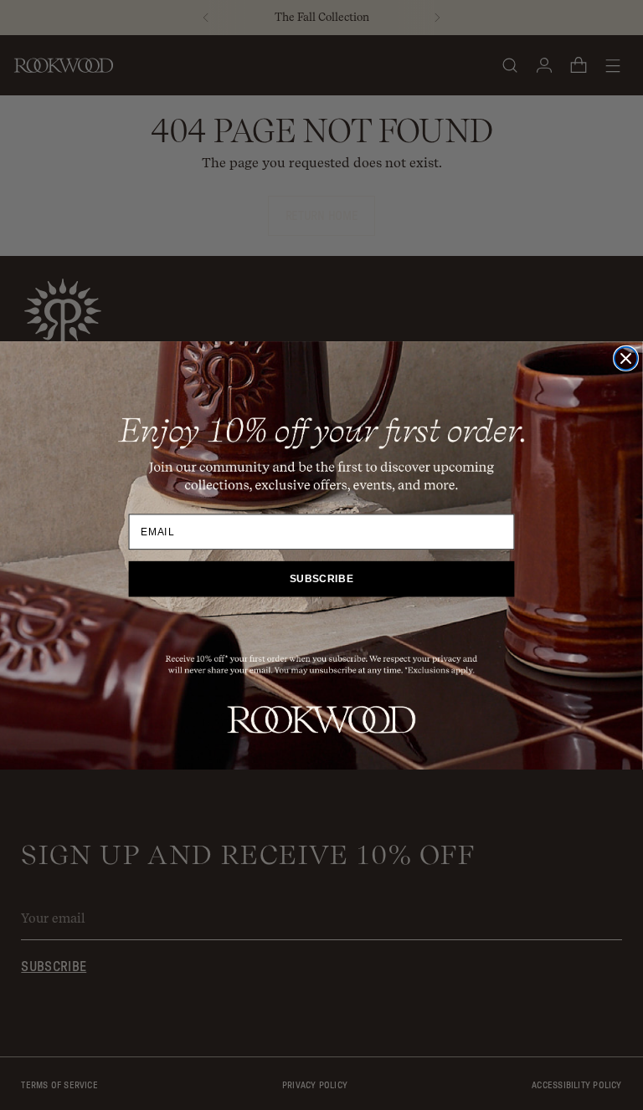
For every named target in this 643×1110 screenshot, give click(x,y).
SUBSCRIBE (322, 579)
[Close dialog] (626, 357)
